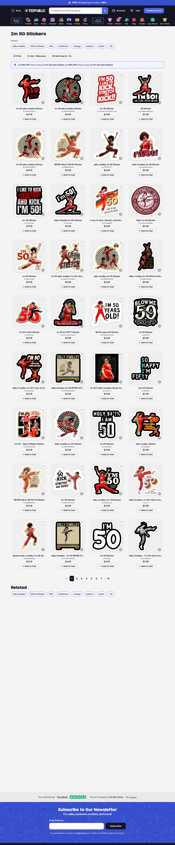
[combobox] (75, 11)
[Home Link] (35, 10)
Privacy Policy (81, 833)
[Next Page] (108, 578)
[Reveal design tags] (43, 102)
